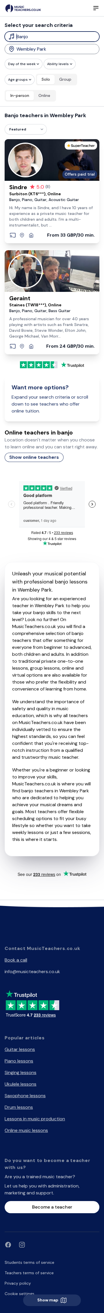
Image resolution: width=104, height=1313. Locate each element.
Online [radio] (44, 95)
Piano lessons (19, 1061)
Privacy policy (18, 1283)
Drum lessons (19, 1107)
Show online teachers (34, 457)
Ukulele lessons (20, 1084)
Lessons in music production (35, 1119)
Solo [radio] (46, 79)
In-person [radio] (19, 95)
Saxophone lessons (25, 1096)
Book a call (16, 960)
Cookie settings (19, 1293)
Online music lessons (26, 1130)
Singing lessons (20, 1072)
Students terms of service (29, 1262)
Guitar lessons (20, 1049)
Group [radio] (65, 79)
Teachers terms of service (29, 1272)
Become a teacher (52, 1207)
